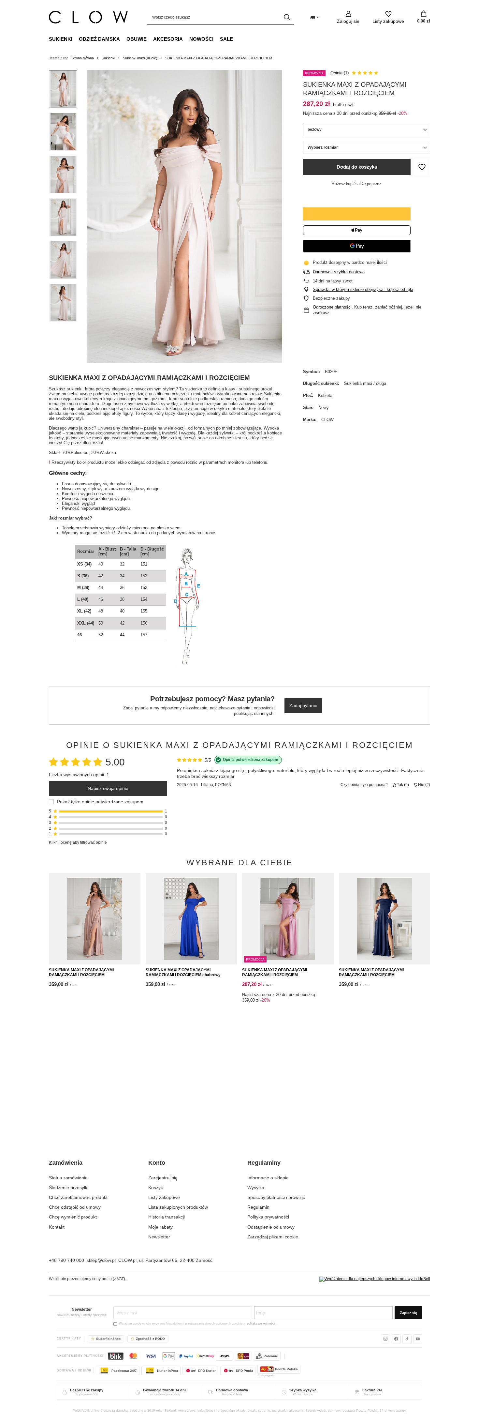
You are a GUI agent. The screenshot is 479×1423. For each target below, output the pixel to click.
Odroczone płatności (332, 307)
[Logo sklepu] (88, 17)
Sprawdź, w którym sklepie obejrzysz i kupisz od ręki (363, 289)
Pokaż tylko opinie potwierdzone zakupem (100, 801)
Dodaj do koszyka (357, 167)
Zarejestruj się (163, 1177)
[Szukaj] (286, 17)
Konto (156, 1162)
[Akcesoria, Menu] (186, 38)
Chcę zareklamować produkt (78, 1197)
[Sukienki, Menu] (75, 38)
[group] (184, 216)
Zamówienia (65, 1162)
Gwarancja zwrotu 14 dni (164, 1390)
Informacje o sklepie (268, 1177)
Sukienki (60, 39)
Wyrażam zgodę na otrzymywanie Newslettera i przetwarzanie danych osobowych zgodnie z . (198, 1323)
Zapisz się (408, 1313)
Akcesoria (168, 39)
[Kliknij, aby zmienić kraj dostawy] (314, 17)
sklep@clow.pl (101, 1260)
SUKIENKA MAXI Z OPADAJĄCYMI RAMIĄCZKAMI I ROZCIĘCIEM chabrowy (183, 972)
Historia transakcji (166, 1216)
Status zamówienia (68, 1177)
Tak (402, 784)
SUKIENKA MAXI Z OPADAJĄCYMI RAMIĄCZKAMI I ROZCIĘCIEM (81, 972)
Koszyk (155, 1187)
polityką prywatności (261, 1323)
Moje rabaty (160, 1227)
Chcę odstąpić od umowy (75, 1207)
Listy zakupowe (164, 1197)
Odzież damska (99, 39)
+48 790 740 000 (66, 1260)
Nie (423, 784)
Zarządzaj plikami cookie (272, 1236)
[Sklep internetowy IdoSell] (374, 1279)
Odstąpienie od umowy (271, 1227)
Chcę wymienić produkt (73, 1216)
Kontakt (57, 1227)
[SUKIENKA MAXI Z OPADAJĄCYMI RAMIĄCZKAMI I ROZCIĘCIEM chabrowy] (191, 918)
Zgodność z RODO (150, 1338)
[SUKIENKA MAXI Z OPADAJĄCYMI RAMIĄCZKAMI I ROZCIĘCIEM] (94, 918)
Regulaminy (264, 1162)
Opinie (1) (339, 72)
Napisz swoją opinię (108, 788)
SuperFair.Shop (108, 1338)
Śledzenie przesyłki (68, 1187)
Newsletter (159, 1236)
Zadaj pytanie (303, 705)
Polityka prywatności (268, 1216)
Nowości (201, 39)
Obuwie (136, 39)
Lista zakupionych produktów (178, 1207)
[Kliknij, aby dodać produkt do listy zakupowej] (422, 167)
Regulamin (258, 1207)
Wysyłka (255, 1187)
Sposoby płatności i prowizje (276, 1197)
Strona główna (82, 58)
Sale (226, 39)
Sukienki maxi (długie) (140, 58)
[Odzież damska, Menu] (123, 38)
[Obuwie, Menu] (150, 38)
